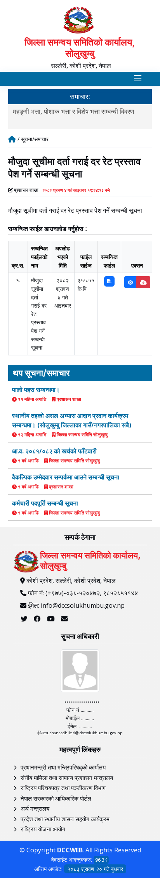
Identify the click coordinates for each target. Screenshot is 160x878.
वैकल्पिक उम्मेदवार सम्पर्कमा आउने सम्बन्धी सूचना (65, 477)
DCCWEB (70, 850)
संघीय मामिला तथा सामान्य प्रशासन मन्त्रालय (67, 778)
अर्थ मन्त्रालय (35, 808)
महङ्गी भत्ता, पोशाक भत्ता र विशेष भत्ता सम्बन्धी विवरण (73, 111)
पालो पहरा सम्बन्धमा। (36, 389)
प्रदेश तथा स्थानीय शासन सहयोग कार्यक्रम (65, 819)
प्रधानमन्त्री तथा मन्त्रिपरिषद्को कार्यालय (63, 767)
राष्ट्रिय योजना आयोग (43, 829)
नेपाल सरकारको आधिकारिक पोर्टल (56, 798)
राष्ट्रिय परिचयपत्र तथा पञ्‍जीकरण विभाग (63, 788)
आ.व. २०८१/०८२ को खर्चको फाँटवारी (54, 451)
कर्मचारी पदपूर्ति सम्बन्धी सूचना (45, 503)
